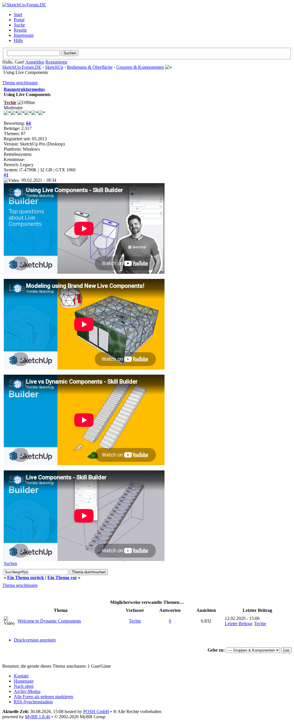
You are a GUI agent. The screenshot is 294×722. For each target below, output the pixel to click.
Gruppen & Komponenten (140, 67)
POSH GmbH (96, 711)
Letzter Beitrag (238, 623)
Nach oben (24, 686)
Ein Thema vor (62, 577)
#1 (6, 175)
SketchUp (54, 67)
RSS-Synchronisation (33, 701)
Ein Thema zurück (25, 577)
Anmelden (34, 62)
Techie (135, 620)
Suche (19, 24)
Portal (19, 19)
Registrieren (56, 62)
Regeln (20, 30)
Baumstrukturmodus (24, 89)
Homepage (24, 681)
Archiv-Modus (27, 691)
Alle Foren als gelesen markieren (43, 696)
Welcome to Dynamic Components (49, 620)
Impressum (24, 35)
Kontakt (21, 675)
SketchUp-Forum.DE (21, 67)
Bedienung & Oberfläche (90, 67)
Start (18, 14)
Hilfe (18, 40)
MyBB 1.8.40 (37, 716)
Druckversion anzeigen (35, 639)
